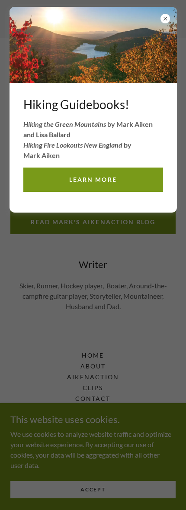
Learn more (92, 179)
